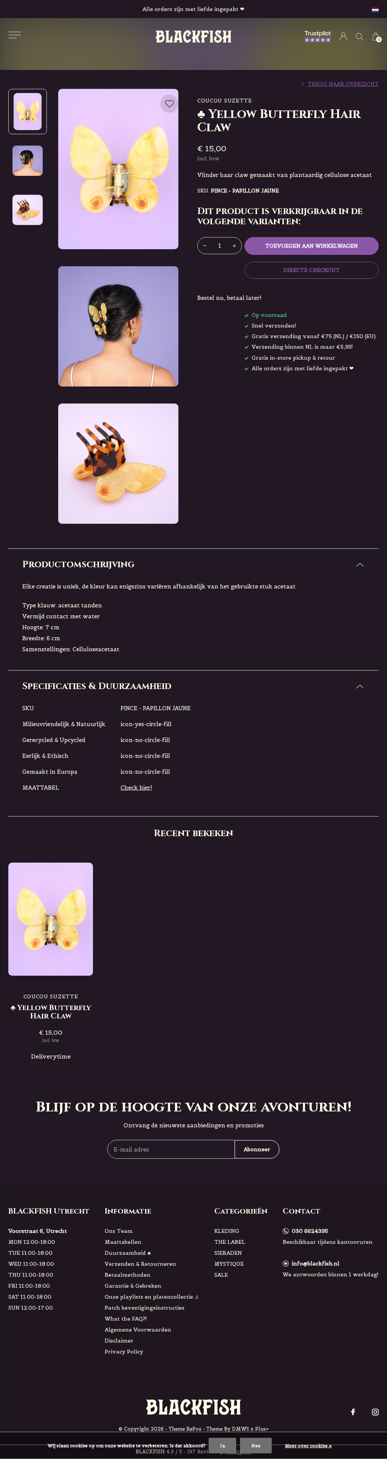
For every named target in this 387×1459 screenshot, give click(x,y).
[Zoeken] (359, 36)
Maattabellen (123, 1242)
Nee (255, 1445)
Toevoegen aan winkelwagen (311, 245)
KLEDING (226, 1231)
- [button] (204, 245)
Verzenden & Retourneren (140, 1263)
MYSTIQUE (229, 1263)
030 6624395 (310, 1231)
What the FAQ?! (126, 1318)
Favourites (169, 104)
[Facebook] (353, 1412)
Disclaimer (119, 1340)
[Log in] (343, 36)
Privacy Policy (124, 1351)
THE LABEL (229, 1242)
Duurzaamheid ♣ (128, 1252)
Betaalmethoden (127, 1274)
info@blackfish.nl (315, 1263)
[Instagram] (375, 1412)
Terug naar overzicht (343, 84)
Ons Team (119, 1231)
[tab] (193, 565)
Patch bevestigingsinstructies (144, 1307)
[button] (14, 35)
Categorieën (241, 1211)
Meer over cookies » (308, 1445)
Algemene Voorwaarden (138, 1329)
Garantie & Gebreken (133, 1285)
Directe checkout (311, 270)
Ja (222, 1445)
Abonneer (257, 1149)
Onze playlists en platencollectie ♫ (152, 1296)
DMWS (240, 1429)
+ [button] (234, 245)
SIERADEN (228, 1252)
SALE (221, 1274)
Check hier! (136, 787)
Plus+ (262, 1429)
